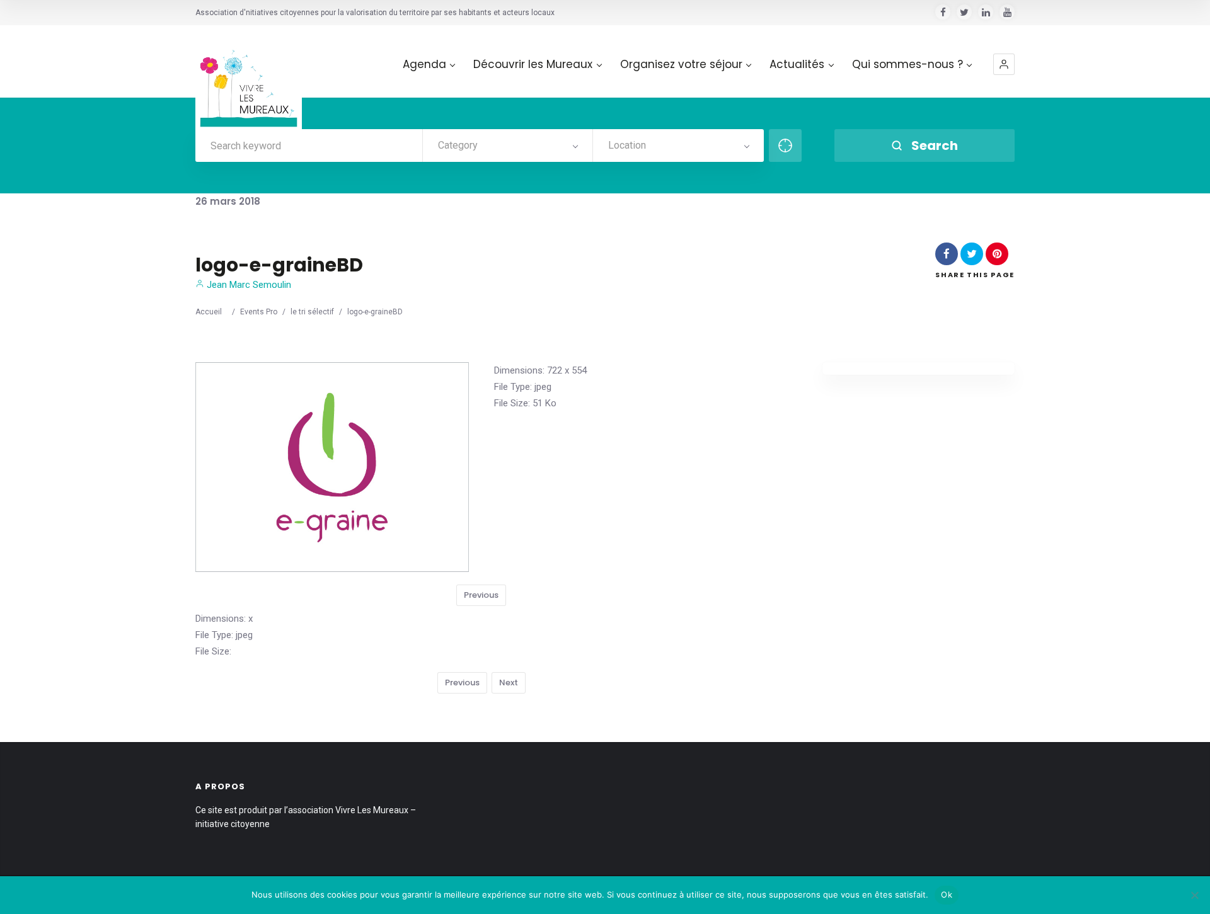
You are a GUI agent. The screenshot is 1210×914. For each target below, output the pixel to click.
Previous (481, 595)
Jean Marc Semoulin (247, 284)
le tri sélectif (312, 311)
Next (508, 682)
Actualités (796, 64)
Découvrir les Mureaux (532, 64)
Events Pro (258, 311)
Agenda (424, 64)
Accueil (208, 311)
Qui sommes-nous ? (907, 64)
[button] (1004, 64)
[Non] (1194, 895)
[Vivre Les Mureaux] (248, 78)
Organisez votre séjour (681, 64)
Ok (946, 894)
